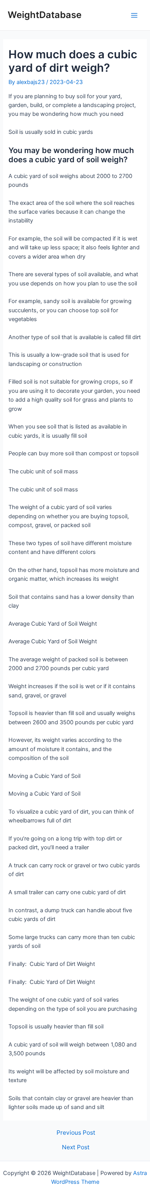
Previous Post (76, 1133)
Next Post (76, 1147)
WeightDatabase (45, 14)
